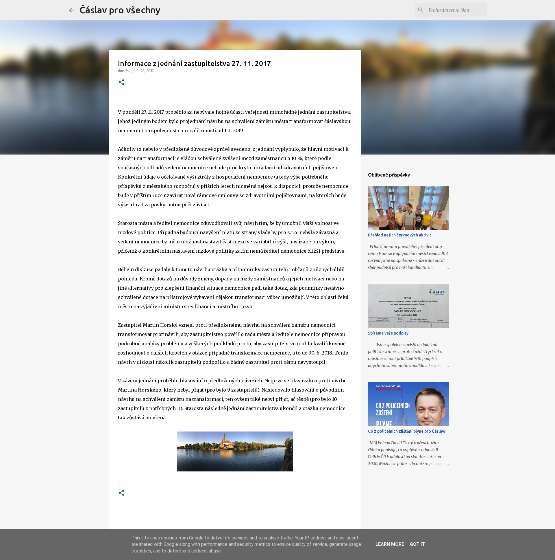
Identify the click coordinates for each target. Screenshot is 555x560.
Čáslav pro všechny (119, 10)
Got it (417, 544)
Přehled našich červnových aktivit (399, 235)
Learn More (389, 544)
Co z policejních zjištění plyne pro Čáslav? (407, 431)
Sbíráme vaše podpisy (388, 333)
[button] (121, 83)
